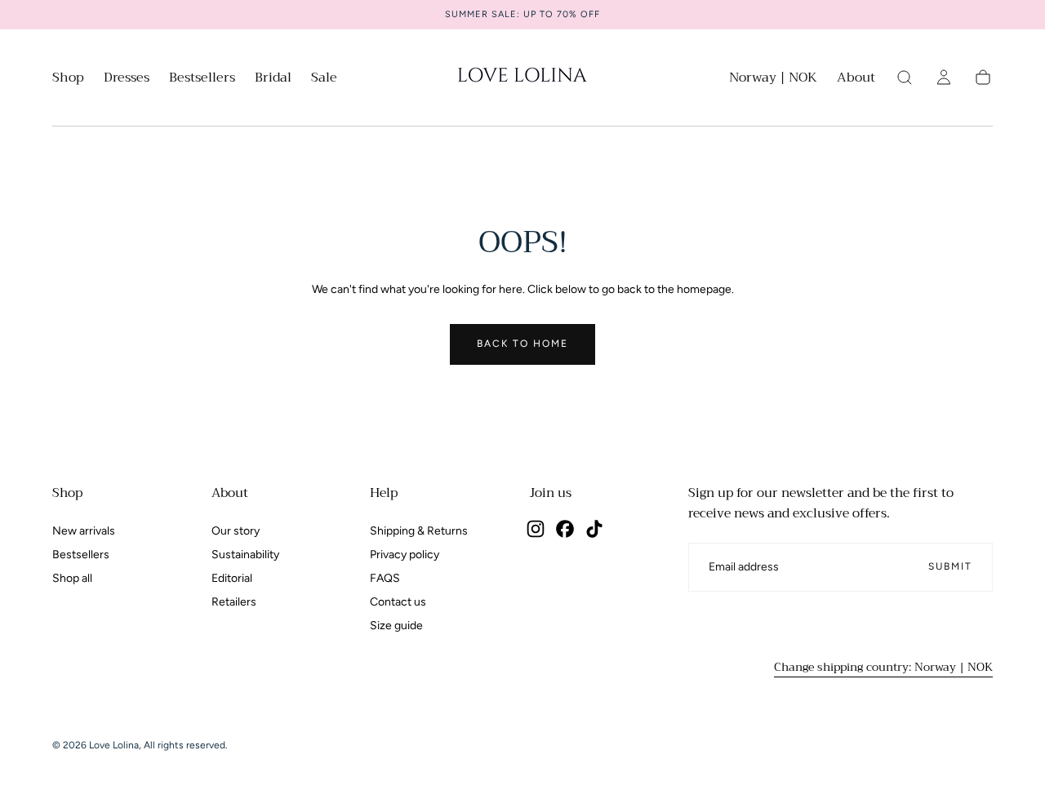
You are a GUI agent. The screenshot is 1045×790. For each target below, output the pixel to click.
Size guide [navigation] (396, 625)
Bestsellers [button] (202, 79)
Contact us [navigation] (398, 602)
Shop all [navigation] (72, 578)
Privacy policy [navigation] (404, 554)
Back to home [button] (522, 343)
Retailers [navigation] (233, 602)
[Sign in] (944, 77)
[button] (773, 80)
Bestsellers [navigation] (80, 554)
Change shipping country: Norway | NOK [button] (883, 666)
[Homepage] (522, 77)
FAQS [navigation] (385, 578)
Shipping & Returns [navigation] (419, 531)
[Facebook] (565, 529)
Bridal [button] (273, 79)
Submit (950, 566)
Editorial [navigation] (231, 578)
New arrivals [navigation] (83, 531)
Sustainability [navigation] (245, 554)
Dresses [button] (126, 79)
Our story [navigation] (235, 531)
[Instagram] (535, 529)
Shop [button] (68, 79)
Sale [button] (324, 79)
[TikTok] (594, 529)
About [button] (856, 79)
